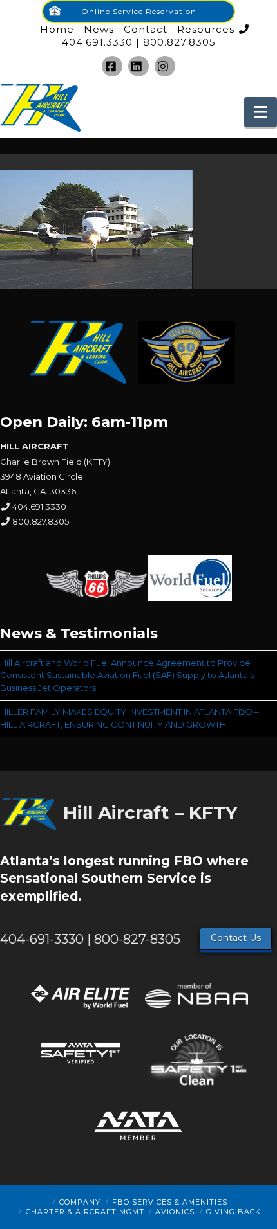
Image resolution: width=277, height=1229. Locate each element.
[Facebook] (112, 66)
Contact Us (236, 938)
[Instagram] (165, 66)
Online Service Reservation (138, 11)
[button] (260, 112)
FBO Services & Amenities (169, 1202)
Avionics (175, 1211)
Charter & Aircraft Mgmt (85, 1211)
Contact (145, 29)
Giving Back (233, 1211)
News (99, 29)
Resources (205, 29)
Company (79, 1202)
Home (57, 29)
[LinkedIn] (138, 66)
